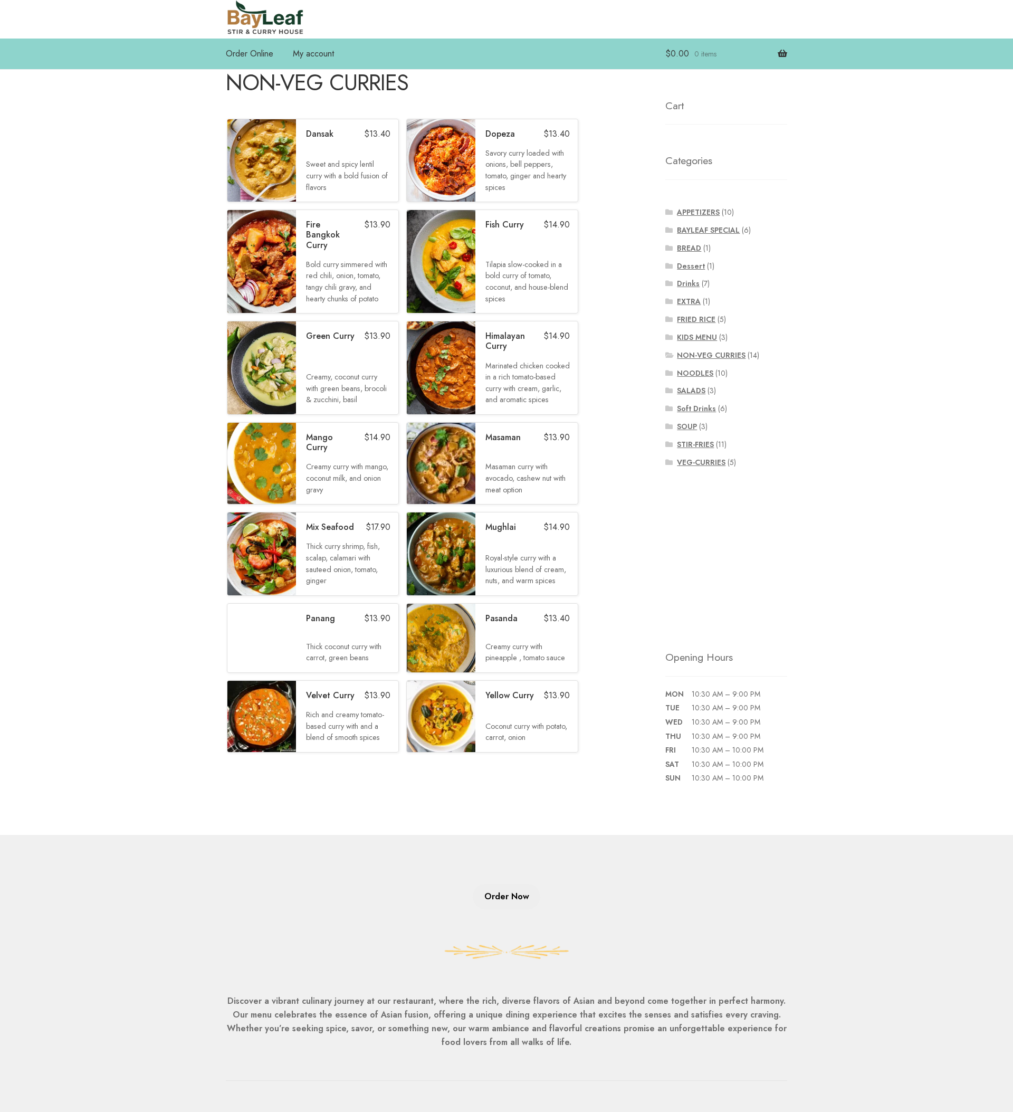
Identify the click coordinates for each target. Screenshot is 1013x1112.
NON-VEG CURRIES (711, 355)
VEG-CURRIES (701, 462)
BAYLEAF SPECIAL (708, 230)
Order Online (249, 53)
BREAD (689, 248)
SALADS (691, 390)
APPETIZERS (698, 212)
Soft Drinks (696, 408)
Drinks (688, 283)
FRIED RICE (696, 319)
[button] (313, 160)
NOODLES (695, 373)
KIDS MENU (697, 337)
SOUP (687, 426)
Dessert (691, 266)
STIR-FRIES (695, 444)
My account (313, 53)
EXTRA (689, 301)
